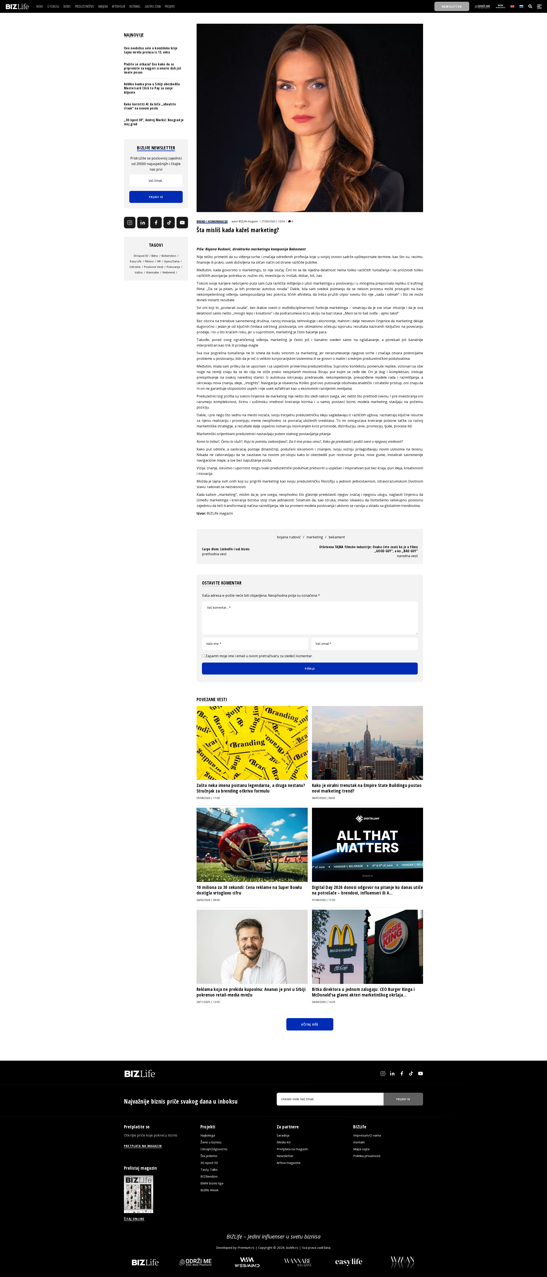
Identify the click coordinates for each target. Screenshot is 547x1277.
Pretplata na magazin (292, 1149)
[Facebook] (156, 222)
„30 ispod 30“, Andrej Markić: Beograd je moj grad (154, 122)
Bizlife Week (209, 1190)
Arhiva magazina (288, 1162)
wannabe (152, 272)
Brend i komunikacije (212, 221)
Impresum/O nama (367, 1135)
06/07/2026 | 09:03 (323, 798)
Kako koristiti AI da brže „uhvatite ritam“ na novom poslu (150, 106)
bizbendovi (169, 256)
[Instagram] (129, 222)
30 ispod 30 (141, 256)
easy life (135, 261)
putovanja (173, 267)
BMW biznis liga (211, 1183)
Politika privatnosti (366, 1156)
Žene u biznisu (210, 1142)
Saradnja (283, 1135)
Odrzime (135, 267)
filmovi (149, 261)
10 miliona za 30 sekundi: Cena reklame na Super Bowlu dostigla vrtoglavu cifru (249, 890)
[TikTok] (169, 222)
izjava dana (171, 261)
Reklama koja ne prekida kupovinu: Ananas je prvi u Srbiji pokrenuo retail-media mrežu (251, 992)
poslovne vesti (153, 267)
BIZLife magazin (248, 221)
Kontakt (359, 1142)
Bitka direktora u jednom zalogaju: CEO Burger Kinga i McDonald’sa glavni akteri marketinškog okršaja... (363, 992)
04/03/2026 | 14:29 (323, 1002)
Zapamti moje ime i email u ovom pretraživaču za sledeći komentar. (259, 656)
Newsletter (285, 1156)
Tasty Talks (209, 1169)
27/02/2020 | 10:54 (273, 221)
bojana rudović (289, 537)
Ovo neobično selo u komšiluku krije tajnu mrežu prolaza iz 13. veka (150, 50)
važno (139, 272)
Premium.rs (246, 1247)
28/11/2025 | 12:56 (208, 1002)
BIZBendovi (209, 1176)
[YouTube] (182, 222)
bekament (337, 537)
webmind (168, 272)
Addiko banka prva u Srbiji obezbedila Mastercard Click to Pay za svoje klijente (152, 88)
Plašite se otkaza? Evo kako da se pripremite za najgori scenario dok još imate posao (152, 68)
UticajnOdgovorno (213, 1149)
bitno (154, 256)
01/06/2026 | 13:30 (323, 900)
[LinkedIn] (143, 222)
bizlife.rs (292, 1247)
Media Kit (284, 1142)
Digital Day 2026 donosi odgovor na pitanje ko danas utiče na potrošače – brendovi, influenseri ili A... (367, 890)
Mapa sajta (361, 1149)
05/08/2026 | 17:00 (208, 798)
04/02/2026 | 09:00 (208, 900)
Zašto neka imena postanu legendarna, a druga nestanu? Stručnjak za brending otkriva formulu (251, 788)
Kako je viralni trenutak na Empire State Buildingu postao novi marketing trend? (367, 788)
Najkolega (207, 1135)
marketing (314, 537)
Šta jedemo (208, 1156)
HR (159, 261)
